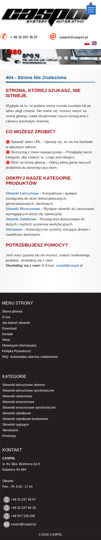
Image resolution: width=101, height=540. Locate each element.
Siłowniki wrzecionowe (18, 402)
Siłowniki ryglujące (15, 424)
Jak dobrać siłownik (16, 323)
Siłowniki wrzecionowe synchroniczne (29, 407)
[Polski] (87, 43)
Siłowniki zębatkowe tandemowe (25, 419)
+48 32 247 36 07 (23, 499)
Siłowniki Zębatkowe (21, 219)
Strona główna (12, 311)
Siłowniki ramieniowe (17, 396)
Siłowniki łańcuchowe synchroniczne (28, 390)
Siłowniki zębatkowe (16, 413)
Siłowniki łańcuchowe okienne (23, 385)
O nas (6, 317)
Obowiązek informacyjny (19, 345)
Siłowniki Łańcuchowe (22, 193)
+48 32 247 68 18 (23, 508)
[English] (94, 43)
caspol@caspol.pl (69, 265)
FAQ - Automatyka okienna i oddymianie (30, 357)
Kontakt (7, 334)
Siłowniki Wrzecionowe (23, 209)
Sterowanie (14, 229)
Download (9, 328)
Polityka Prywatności (16, 351)
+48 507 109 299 (23, 516)
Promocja (9, 436)
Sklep (6, 340)
